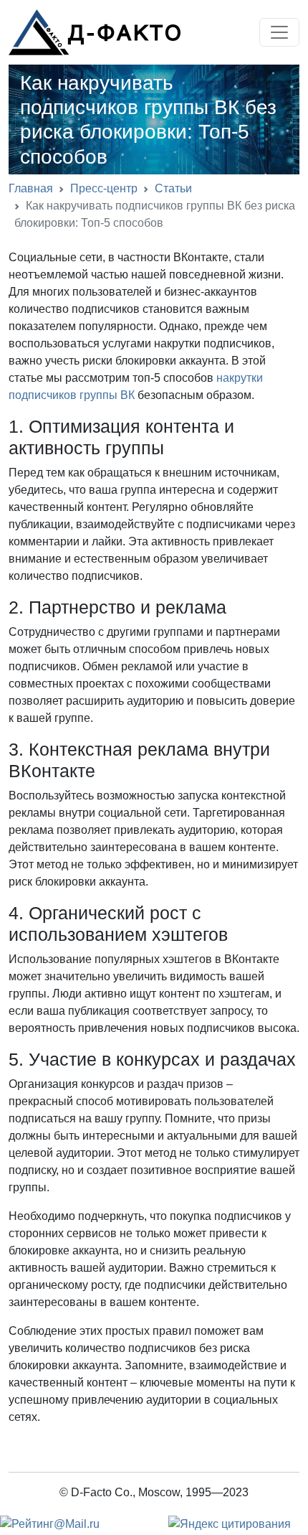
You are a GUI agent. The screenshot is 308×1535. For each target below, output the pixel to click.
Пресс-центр (104, 188)
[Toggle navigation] (279, 32)
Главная (31, 188)
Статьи (173, 188)
